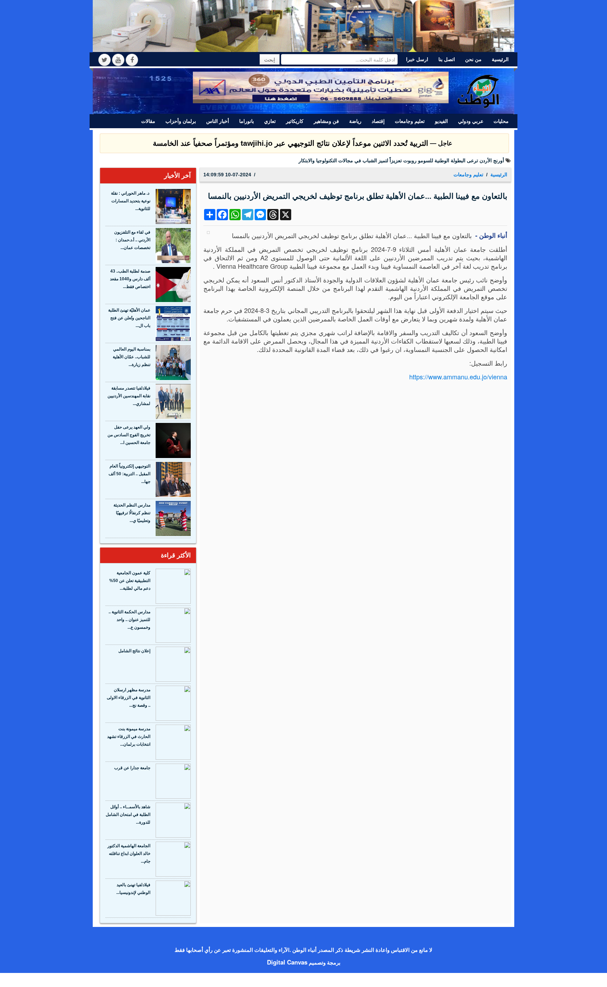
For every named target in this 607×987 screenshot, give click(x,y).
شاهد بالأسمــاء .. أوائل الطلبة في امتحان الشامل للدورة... (128, 814)
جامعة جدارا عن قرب (132, 767)
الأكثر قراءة (176, 555)
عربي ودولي (470, 121)
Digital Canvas (287, 962)
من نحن (473, 59)
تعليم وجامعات (410, 121)
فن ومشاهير (326, 121)
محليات (501, 121)
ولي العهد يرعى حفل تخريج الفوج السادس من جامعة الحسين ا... (128, 435)
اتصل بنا (446, 59)
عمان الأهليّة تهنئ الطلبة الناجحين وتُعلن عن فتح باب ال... (129, 318)
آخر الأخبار (177, 175)
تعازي (270, 121)
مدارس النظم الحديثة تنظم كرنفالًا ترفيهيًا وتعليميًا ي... (131, 513)
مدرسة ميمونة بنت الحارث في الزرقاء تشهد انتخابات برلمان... (128, 736)
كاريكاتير (295, 121)
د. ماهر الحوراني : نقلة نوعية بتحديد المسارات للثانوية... (130, 201)
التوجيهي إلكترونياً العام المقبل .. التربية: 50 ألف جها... (129, 474)
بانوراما (246, 121)
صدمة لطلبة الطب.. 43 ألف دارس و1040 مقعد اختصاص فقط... (130, 279)
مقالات (148, 121)
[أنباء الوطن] (478, 90)
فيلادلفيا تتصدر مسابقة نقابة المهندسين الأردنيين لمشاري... (128, 396)
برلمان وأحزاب (180, 121)
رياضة (355, 121)
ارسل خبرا (417, 59)
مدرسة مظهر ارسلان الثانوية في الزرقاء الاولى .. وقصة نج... (128, 697)
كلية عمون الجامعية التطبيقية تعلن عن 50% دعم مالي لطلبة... (129, 580)
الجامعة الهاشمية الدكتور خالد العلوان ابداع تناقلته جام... (128, 853)
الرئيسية (500, 59)
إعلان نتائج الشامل (134, 650)
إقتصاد (378, 121)
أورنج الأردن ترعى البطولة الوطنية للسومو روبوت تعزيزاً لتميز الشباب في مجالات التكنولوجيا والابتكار (401, 160)
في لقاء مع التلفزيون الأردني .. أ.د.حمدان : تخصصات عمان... (132, 240)
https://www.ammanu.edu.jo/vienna (458, 376)
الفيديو (441, 121)
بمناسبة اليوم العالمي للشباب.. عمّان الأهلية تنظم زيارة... (131, 357)
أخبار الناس (217, 121)
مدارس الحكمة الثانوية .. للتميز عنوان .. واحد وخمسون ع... (129, 619)
